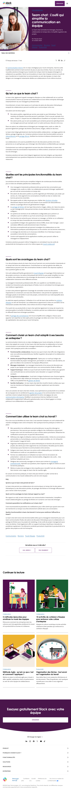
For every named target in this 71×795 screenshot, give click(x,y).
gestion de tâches (34, 381)
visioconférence (11, 136)
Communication (37, 45)
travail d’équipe (39, 273)
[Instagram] (30, 742)
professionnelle (15, 463)
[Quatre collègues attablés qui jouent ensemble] (52, 596)
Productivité (43, 47)
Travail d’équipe (30, 536)
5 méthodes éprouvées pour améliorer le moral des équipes (16, 618)
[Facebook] (59, 60)
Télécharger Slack (15, 779)
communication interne (15, 68)
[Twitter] (56, 60)
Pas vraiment (43, 550)
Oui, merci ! (27, 550)
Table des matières (8, 53)
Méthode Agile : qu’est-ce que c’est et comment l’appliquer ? (18, 673)
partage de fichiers (18, 207)
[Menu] (67, 3)
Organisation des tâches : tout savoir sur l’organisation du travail (51, 673)
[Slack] (7, 3)
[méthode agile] (19, 651)
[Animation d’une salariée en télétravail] (19, 596)
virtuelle (54, 200)
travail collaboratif (49, 244)
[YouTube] (41, 742)
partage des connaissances (19, 316)
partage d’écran (24, 136)
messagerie (54, 461)
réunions (49, 200)
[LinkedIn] (62, 60)
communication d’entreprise (15, 397)
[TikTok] (44, 742)
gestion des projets (36, 393)
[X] (37, 742)
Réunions (47, 45)
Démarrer (59, 3)
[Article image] (52, 651)
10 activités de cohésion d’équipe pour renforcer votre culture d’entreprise (50, 619)
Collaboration (37, 10)
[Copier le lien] (64, 60)
